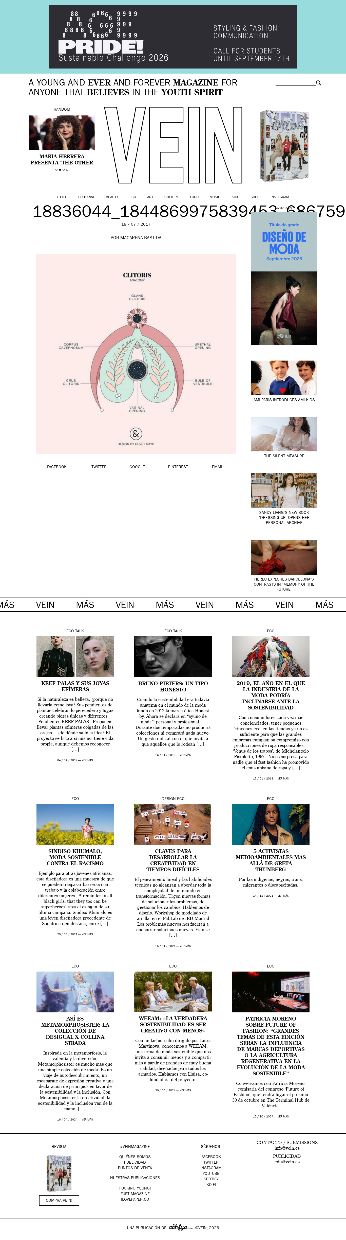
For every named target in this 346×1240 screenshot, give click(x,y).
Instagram (280, 197)
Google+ (9, 1236)
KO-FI (211, 1185)
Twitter (211, 1163)
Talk (79, 632)
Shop (255, 197)
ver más (87, 760)
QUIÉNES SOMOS (135, 1157)
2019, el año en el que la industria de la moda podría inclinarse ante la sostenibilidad (271, 696)
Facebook (211, 1157)
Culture (171, 197)
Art (150, 197)
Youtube (211, 1174)
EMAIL (217, 467)
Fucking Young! (135, 1189)
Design (169, 799)
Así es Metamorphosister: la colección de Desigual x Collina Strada (75, 1031)
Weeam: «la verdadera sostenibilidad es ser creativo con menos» (173, 1025)
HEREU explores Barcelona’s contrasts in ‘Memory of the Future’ (284, 585)
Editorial (86, 197)
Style (62, 197)
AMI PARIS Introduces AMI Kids (284, 400)
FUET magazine (135, 1194)
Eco (132, 197)
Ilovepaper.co (135, 1200)
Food (194, 197)
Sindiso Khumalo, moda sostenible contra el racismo (75, 858)
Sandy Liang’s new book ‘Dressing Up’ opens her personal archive (284, 518)
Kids (235, 197)
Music (215, 197)
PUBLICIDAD (135, 1163)
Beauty (112, 197)
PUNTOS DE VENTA (135, 1168)
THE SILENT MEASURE (284, 456)
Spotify (211, 1180)
